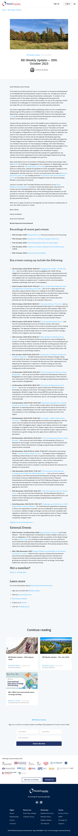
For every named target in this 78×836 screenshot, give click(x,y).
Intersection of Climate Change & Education (43, 239)
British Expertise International (41, 586)
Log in (67, 4)
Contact (13, 824)
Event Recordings (29, 813)
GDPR (60, 817)
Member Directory (47, 813)
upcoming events (25, 595)
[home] (11, 4)
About (12, 813)
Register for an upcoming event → (22, 522)
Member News (46, 817)
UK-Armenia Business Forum (51, 322)
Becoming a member (19, 599)
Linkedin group (24, 607)
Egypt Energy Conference (49, 532)
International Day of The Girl (50, 304)
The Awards (45, 824)
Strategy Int (62, 820)
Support (61, 824)
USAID (16, 164)
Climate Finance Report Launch (29, 453)
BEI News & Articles (14, 701)
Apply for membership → (19, 572)
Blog (4, 10)
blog (11, 116)
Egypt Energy (23, 539)
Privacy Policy (63, 813)
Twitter (24, 603)
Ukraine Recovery (34, 235)
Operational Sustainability (36, 253)
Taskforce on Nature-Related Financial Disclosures (45, 247)
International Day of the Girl (34, 166)
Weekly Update (34, 591)
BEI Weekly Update (14, 10)
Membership (14, 817)
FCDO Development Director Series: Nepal (42, 243)
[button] (74, 4)
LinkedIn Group (28, 817)
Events (12, 820)
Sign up (56, 4)
